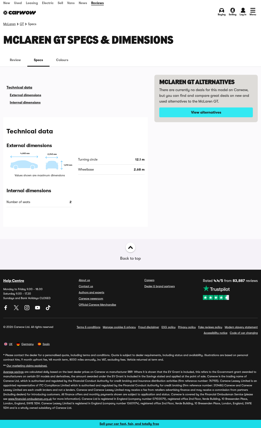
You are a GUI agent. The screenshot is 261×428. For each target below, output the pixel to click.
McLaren (9, 24)
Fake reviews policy (210, 327)
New (6, 3)
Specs (38, 60)
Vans (71, 3)
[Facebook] (6, 309)
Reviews (97, 3)
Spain (46, 344)
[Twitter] (17, 309)
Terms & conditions (88, 327)
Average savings (13, 371)
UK (10, 344)
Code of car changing (244, 332)
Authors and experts (91, 292)
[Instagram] (27, 309)
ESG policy (168, 327)
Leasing (32, 3)
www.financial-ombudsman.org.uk (30, 398)
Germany (27, 344)
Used (18, 3)
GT (22, 24)
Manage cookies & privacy (119, 327)
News (83, 3)
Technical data (19, 87)
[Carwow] (19, 12)
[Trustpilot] (230, 292)
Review (15, 60)
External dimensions (25, 95)
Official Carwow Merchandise (97, 304)
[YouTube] (38, 309)
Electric (48, 3)
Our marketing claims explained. (27, 365)
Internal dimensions (25, 102)
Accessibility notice (215, 332)
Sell (60, 3)
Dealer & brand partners (159, 286)
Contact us (86, 286)
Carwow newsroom (91, 298)
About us (84, 280)
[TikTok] (48, 309)
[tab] (15, 60)
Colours (62, 60)
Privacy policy (187, 327)
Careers (149, 280)
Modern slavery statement (241, 327)
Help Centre (13, 281)
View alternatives (206, 112)
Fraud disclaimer (148, 327)
